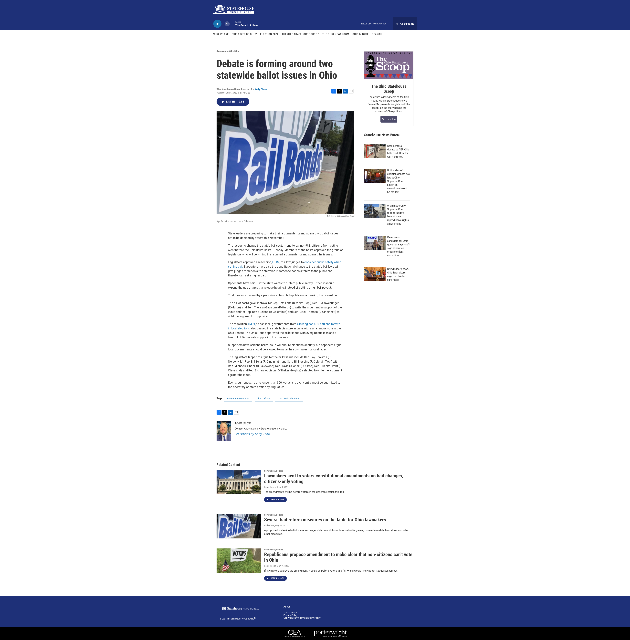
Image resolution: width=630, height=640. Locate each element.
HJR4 (251, 324)
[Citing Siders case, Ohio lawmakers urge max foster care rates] (375, 274)
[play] (217, 24)
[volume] (227, 24)
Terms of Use (290, 612)
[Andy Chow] (224, 431)
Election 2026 (269, 34)
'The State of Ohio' (244, 34)
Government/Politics (228, 51)
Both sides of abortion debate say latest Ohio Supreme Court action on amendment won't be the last (398, 181)
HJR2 (276, 262)
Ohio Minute (360, 34)
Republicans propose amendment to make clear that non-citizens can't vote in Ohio (338, 557)
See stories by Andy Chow (252, 434)
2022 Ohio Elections (288, 398)
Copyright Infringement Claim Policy (302, 618)
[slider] (232, 23)
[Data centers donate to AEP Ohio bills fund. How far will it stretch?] (375, 151)
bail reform (264, 398)
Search (377, 34)
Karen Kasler (270, 487)
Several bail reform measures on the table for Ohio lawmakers (325, 520)
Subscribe (389, 119)
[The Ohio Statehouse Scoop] (388, 65)
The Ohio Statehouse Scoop (300, 34)
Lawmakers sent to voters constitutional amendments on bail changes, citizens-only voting (333, 478)
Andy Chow (260, 89)
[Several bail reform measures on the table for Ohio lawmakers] (239, 526)
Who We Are (221, 34)
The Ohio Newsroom (335, 34)
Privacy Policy (291, 615)
